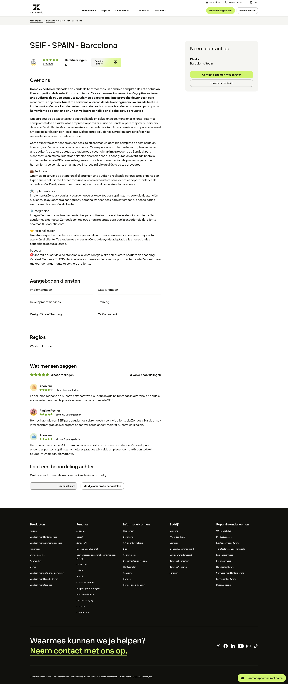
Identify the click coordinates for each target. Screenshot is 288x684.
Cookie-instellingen (108, 676)
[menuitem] (253, 2)
